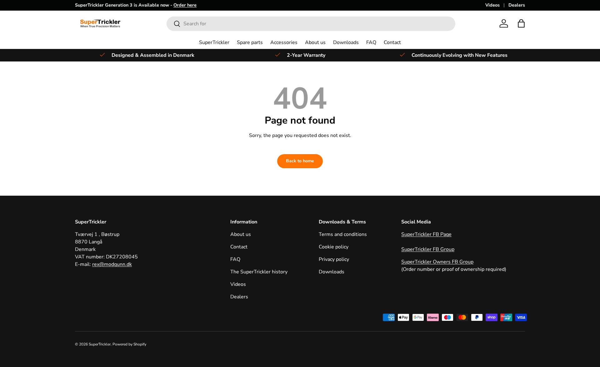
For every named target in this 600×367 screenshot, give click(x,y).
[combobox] (311, 24)
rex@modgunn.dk (112, 264)
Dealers (516, 5)
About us (315, 42)
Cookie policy (333, 246)
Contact (392, 42)
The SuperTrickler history (259, 271)
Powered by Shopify (129, 344)
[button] (521, 23)
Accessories (284, 42)
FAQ (371, 42)
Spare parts (250, 42)
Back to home (300, 161)
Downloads (346, 42)
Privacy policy (334, 259)
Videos (492, 5)
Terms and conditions (343, 234)
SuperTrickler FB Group (427, 249)
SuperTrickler (214, 42)
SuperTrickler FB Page (426, 234)
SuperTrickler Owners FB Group (437, 261)
